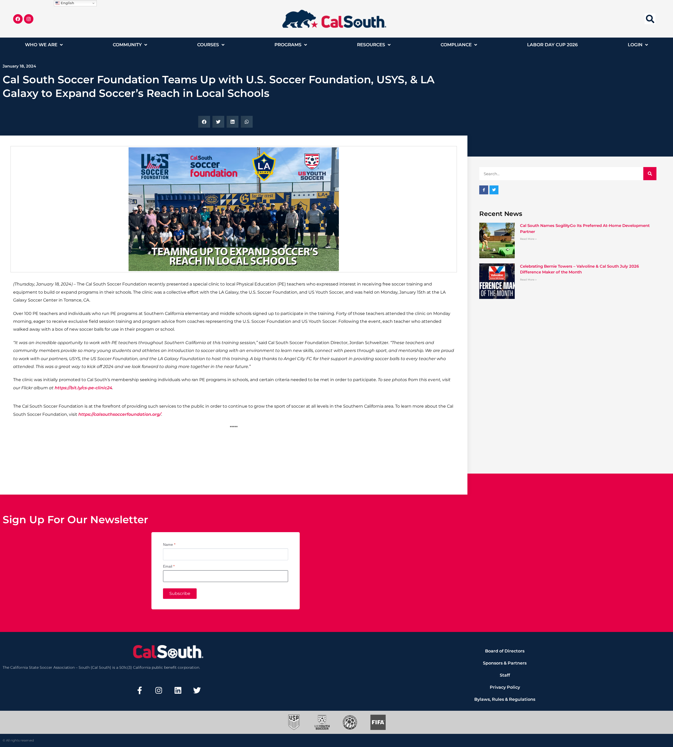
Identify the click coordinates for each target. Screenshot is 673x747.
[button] (650, 18)
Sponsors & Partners (505, 663)
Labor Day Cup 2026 (552, 44)
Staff (505, 675)
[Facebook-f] (139, 690)
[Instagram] (28, 19)
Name (169, 544)
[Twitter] (196, 690)
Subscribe (179, 593)
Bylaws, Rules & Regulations (504, 699)
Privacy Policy (505, 687)
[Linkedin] (178, 690)
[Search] (649, 173)
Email (169, 566)
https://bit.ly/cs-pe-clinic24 (83, 387)
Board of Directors (504, 651)
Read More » (528, 239)
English (67, 3)
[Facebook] (18, 19)
